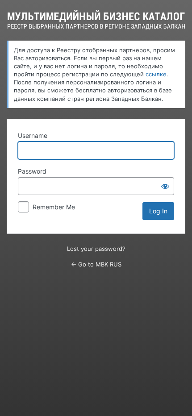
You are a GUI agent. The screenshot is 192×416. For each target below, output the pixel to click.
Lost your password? (96, 248)
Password (32, 171)
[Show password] (165, 186)
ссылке (156, 74)
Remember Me (54, 207)
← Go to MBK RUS (96, 264)
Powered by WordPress (96, 20)
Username (32, 135)
